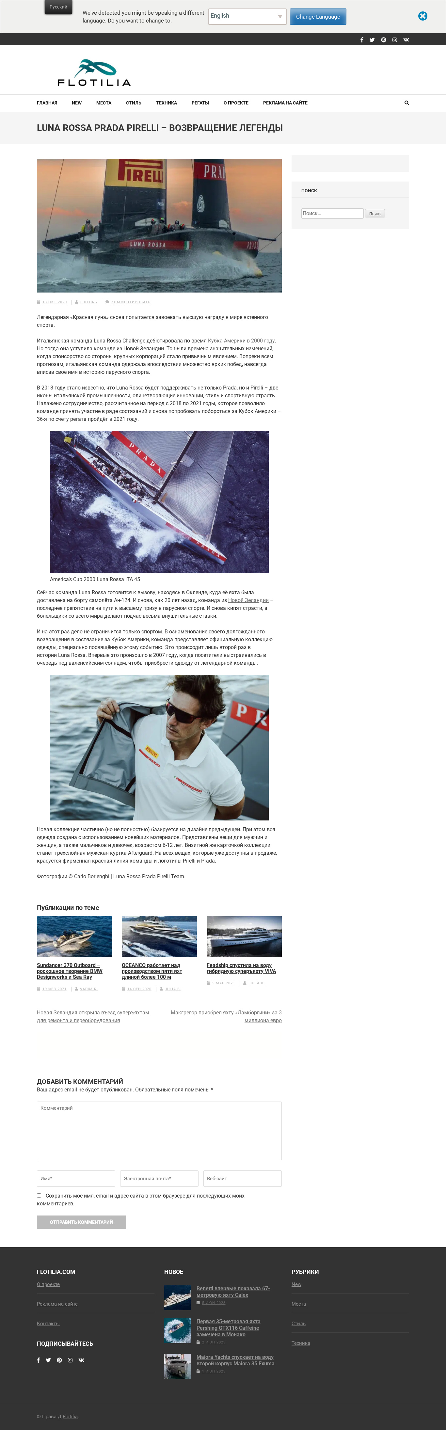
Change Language (318, 16)
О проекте (236, 102)
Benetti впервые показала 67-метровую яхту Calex (233, 1291)
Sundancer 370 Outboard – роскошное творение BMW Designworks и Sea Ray (70, 971)
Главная (47, 102)
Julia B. (173, 989)
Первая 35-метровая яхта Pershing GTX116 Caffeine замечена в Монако (229, 1328)
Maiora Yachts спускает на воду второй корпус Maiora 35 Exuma (236, 1360)
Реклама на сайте (285, 102)
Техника (166, 102)
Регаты (200, 102)
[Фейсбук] (361, 40)
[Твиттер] (372, 40)
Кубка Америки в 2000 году (241, 341)
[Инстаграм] (394, 40)
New (77, 102)
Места (103, 102)
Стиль (133, 102)
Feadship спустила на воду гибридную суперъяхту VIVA (241, 968)
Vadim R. (89, 989)
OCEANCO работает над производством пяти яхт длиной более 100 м (152, 971)
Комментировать (131, 302)
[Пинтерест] (383, 40)
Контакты (48, 1324)
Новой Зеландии (248, 600)
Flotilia (70, 1417)
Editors (88, 302)
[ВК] (406, 40)
